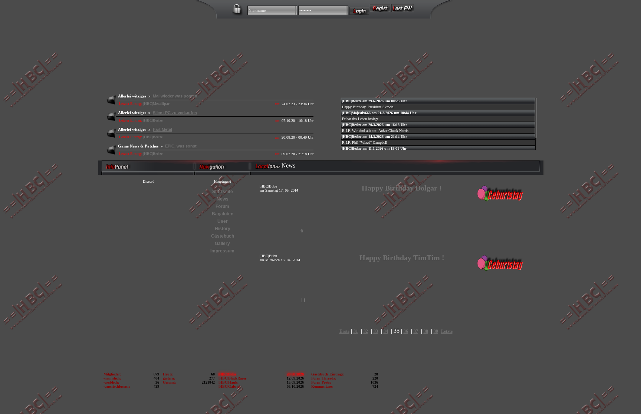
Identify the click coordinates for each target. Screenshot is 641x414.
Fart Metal (162, 129)
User (222, 221)
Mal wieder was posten (175, 96)
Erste (344, 331)
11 (303, 300)
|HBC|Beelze (152, 120)
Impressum (222, 251)
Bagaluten (222, 213)
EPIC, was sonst (181, 146)
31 (356, 331)
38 (426, 331)
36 (406, 331)
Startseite (222, 191)
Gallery (222, 243)
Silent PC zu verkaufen (175, 112)
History (222, 228)
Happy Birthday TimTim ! (401, 258)
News (223, 199)
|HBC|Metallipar (156, 104)
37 (416, 331)
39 (436, 331)
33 (376, 331)
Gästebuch (222, 236)
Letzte (447, 331)
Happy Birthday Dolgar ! (402, 188)
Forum (222, 206)
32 (366, 331)
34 (386, 331)
